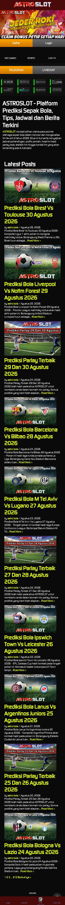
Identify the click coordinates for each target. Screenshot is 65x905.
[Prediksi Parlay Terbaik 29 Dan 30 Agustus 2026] (32, 338)
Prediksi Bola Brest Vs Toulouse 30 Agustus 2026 (28, 214)
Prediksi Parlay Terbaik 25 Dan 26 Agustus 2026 (29, 782)
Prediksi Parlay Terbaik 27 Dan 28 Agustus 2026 (29, 575)
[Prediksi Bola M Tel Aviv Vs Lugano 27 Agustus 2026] (32, 480)
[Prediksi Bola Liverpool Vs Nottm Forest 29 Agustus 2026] (32, 262)
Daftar (16, 43)
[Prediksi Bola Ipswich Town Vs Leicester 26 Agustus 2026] (32, 619)
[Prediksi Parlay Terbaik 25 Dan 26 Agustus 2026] (32, 757)
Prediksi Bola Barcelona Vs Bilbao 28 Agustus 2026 (31, 436)
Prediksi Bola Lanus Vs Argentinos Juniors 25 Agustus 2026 (30, 713)
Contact (24, 903)
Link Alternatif (40, 903)
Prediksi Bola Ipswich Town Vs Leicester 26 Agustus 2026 (28, 644)
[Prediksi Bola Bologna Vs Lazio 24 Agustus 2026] (32, 827)
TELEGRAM (16, 70)
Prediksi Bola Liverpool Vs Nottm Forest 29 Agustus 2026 (30, 291)
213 (15, 877)
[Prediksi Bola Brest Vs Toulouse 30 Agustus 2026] (32, 186)
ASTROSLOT (9, 131)
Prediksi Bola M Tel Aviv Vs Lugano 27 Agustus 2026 (30, 505)
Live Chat (56, 903)
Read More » (34, 240)
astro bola (13, 227)
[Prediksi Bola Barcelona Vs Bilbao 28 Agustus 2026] (32, 411)
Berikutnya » (24, 877)
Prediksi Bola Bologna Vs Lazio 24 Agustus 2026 (32, 848)
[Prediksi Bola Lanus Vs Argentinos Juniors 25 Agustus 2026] (32, 688)
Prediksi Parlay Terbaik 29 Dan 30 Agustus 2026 (29, 367)
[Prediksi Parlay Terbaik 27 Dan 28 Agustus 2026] (32, 549)
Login (8, 903)
